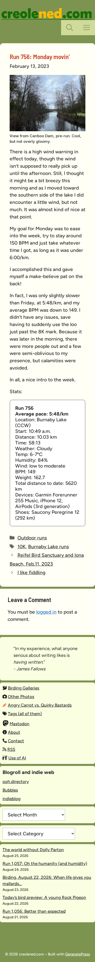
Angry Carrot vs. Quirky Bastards (40, 705)
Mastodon (19, 723)
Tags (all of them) (25, 713)
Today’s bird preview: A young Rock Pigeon (44, 897)
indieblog (12, 798)
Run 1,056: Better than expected (34, 911)
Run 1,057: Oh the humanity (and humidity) (45, 863)
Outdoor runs (32, 538)
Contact (16, 740)
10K (21, 546)
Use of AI (17, 757)
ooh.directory (16, 781)
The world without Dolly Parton (33, 849)
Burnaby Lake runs (48, 546)
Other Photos (21, 696)
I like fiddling (31, 572)
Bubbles (10, 790)
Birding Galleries (23, 688)
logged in (46, 612)
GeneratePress (77, 954)
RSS (11, 749)
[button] (69, 27)
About (14, 732)
